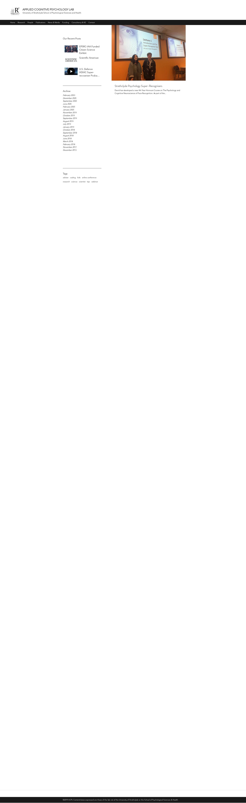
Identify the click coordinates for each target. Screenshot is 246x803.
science (74, 181)
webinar (94, 181)
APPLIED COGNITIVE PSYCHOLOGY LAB (48, 9)
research (66, 181)
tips (88, 181)
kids (78, 177)
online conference (89, 177)
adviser (66, 177)
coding (73, 177)
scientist (82, 181)
